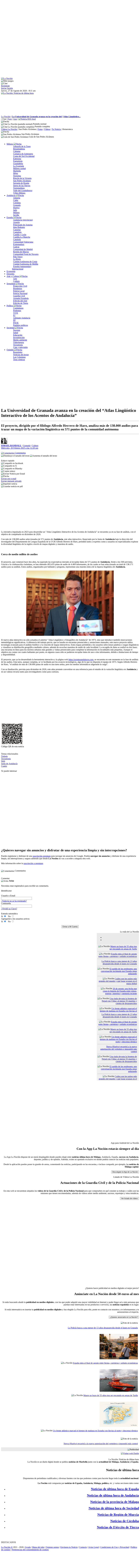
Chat (4, 119)
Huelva (16, 207)
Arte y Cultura (13, 276)
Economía (11, 271)
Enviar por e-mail (8, 478)
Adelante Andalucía (21, 318)
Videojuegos (18, 342)
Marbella (17, 171)
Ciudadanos (18, 308)
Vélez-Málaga (19, 193)
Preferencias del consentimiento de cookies (30, 1549)
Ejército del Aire (20, 301)
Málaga (10, 144)
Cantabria (17, 232)
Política (10, 305)
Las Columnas (19, 357)
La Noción (5, 116)
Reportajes (17, 352)
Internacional (17, 269)
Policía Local (18, 291)
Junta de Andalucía (9, 763)
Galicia (16, 247)
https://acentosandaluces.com (80, 659)
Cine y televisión (20, 347)
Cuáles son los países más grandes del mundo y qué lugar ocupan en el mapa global (118, 981)
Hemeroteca (67, 129)
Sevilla (16, 215)
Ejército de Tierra (20, 303)
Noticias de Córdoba (124, 1521)
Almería (16, 198)
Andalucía (11, 195)
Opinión (10, 350)
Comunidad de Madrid (23, 249)
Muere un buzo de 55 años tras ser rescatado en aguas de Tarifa (123, 947)
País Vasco (17, 256)
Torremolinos (19, 188)
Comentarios (20, 453)
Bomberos (17, 288)
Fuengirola (17, 161)
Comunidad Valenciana (23, 242)
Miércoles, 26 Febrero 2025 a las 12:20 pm (19, 448)
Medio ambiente (20, 340)
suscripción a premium (33, 863)
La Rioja (17, 259)
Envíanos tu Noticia (69, 1547)
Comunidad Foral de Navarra (25, 254)
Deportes (10, 274)
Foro (10, 119)
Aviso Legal (93, 1547)
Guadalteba (18, 163)
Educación (17, 335)
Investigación (19, 337)
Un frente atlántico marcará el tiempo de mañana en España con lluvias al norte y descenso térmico (118, 1011)
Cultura (16, 281)
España (10, 217)
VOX (15, 313)
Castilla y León (19, 234)
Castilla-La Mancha (21, 237)
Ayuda (28, 1547)
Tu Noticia (56, 129)
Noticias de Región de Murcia (118, 1514)
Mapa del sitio (38, 1547)
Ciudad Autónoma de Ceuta (25, 261)
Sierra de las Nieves (21, 185)
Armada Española (21, 298)
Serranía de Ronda (21, 183)
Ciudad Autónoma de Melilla (25, 264)
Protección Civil (20, 286)
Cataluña (17, 239)
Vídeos (47, 129)
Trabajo (4, 756)
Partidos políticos (20, 325)
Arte (15, 279)
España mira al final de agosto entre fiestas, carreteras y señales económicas (117, 955)
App (15, 119)
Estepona (17, 158)
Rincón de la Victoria (22, 178)
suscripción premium (42, 856)
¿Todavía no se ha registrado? (14, 901)
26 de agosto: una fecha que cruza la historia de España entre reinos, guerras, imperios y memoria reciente (120, 991)
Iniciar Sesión (7, 88)
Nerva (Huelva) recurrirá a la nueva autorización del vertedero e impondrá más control (118, 1049)
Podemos (17, 310)
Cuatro (4, 766)
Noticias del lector (21, 354)
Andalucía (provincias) (23, 220)
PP (14, 320)
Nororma (17, 176)
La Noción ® (7, 1547)
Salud (15, 332)
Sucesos (16, 330)
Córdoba (17, 203)
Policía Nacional (20, 293)
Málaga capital (19, 168)
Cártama (16, 151)
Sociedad (11, 328)
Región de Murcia (21, 252)
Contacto (83, 1547)
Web (3, 761)
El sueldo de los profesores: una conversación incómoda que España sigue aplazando (119, 971)
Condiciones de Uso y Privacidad (114, 1547)
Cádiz (15, 200)
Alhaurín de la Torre (22, 146)
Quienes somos (52, 1547)
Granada (17, 205)
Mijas (15, 173)
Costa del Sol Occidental (23, 156)
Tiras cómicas (19, 359)
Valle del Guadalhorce (22, 190)
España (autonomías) (22, 266)
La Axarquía (18, 166)
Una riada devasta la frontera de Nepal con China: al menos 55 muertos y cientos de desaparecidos (119, 1001)
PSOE (16, 323)
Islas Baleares (19, 227)
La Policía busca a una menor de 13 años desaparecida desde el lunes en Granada (119, 962)
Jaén (15, 210)
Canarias (17, 230)
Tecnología (18, 345)
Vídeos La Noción (9, 129)
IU (14, 315)
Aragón (16, 222)
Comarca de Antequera (23, 154)
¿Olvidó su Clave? (9, 909)
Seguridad (11, 283)
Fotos (40, 129)
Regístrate (5, 86)
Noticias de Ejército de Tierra (118, 1527)
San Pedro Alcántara (27, 129)
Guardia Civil (19, 296)
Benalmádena (19, 149)
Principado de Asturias (23, 225)
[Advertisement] (70, 20)
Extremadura (18, 244)
